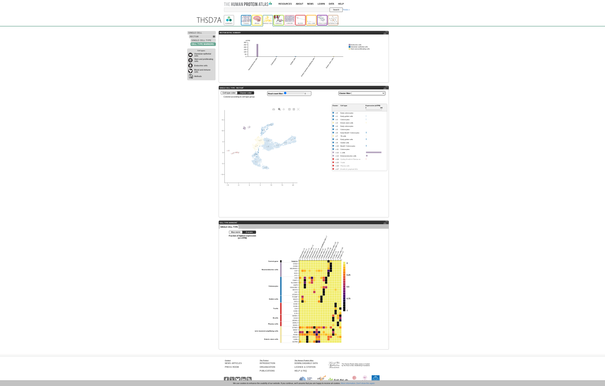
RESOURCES (285, 3)
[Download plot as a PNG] (274, 109)
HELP (341, 3)
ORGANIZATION (267, 367)
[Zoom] (279, 109)
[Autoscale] (298, 109)
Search (336, 10)
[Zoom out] (294, 109)
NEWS (310, 3)
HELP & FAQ (300, 371)
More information (348, 383)
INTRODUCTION (267, 363)
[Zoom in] (289, 109)
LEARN (321, 3)
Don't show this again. (365, 383)
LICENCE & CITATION (304, 367)
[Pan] (284, 109)
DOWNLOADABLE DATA (306, 363)
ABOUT (299, 3)
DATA (331, 3)
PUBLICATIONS (267, 371)
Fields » (346, 10)
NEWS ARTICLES (233, 363)
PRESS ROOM (232, 367)
